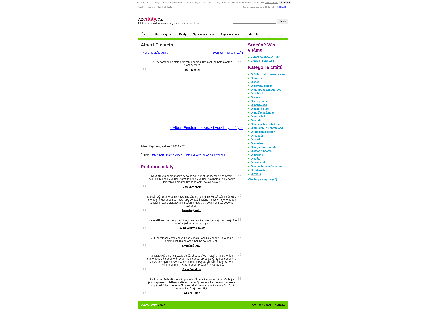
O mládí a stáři (260, 109)
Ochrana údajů (261, 304)
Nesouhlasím (235, 52)
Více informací (271, 3)
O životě (256, 174)
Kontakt (280, 304)
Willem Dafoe (192, 293)
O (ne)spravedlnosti (263, 147)
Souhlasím (219, 52)
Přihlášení (282, 7)
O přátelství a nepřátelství (267, 128)
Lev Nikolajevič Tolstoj (192, 228)
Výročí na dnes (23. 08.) (265, 57)
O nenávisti (258, 116)
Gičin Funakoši (191, 269)
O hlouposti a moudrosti (266, 89)
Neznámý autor (191, 210)
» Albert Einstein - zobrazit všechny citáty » (206, 128)
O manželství (259, 105)
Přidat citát (252, 34)
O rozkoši (257, 135)
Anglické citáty (229, 34)
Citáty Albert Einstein (161, 155)
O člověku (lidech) (262, 85)
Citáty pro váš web (262, 61)
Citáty (182, 34)
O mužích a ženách (263, 112)
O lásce (255, 97)
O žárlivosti (258, 170)
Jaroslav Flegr (192, 186)
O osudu (256, 120)
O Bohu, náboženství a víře (268, 74)
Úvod (144, 34)
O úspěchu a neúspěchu (266, 166)
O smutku (257, 143)
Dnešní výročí (163, 34)
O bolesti (256, 78)
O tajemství (258, 162)
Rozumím (285, 2)
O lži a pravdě (259, 101)
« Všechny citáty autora (154, 52)
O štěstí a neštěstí (262, 151)
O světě (255, 158)
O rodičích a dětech (263, 131)
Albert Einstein (192, 69)
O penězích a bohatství (265, 124)
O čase (255, 82)
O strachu (257, 155)
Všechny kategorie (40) (262, 179)
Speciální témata (203, 34)
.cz (150, 19)
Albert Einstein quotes (188, 155)
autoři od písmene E (214, 155)
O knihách (257, 93)
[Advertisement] (192, 99)
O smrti (255, 139)
